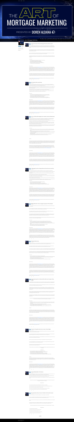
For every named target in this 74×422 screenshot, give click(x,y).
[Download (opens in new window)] (31, 238)
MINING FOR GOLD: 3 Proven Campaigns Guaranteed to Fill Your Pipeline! (42, 203)
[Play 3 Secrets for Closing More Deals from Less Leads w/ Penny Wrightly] (30, 329)
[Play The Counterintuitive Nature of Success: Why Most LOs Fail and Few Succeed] (30, 393)
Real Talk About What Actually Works (36, 82)
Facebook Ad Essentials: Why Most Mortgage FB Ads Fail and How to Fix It (42, 43)
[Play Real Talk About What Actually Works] (30, 82)
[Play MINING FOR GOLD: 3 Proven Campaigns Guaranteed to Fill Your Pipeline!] (30, 204)
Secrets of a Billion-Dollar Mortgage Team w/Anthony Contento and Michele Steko (43, 116)
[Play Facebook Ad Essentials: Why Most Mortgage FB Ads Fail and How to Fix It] (30, 44)
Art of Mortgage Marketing (31, 40)
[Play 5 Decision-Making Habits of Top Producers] (30, 372)
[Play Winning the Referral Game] (30, 241)
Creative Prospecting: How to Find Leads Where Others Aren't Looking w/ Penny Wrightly (42, 279)
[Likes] (29, 238)
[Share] (33, 238)
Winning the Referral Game (35, 241)
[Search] (54, 0)
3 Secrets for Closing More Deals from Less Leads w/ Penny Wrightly (41, 329)
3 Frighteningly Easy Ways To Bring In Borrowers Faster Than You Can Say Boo (42, 168)
